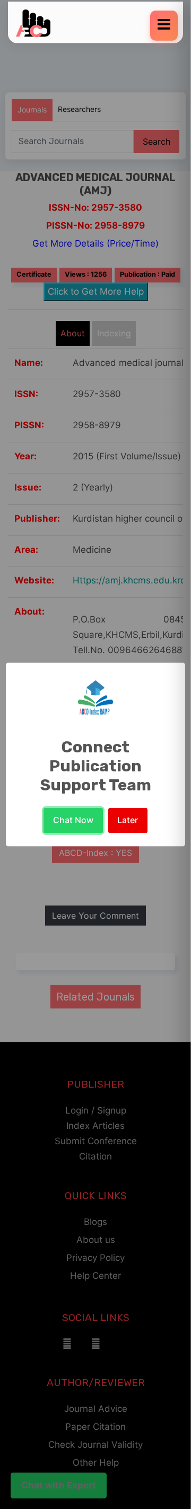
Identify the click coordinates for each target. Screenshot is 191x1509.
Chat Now (73, 820)
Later (127, 820)
